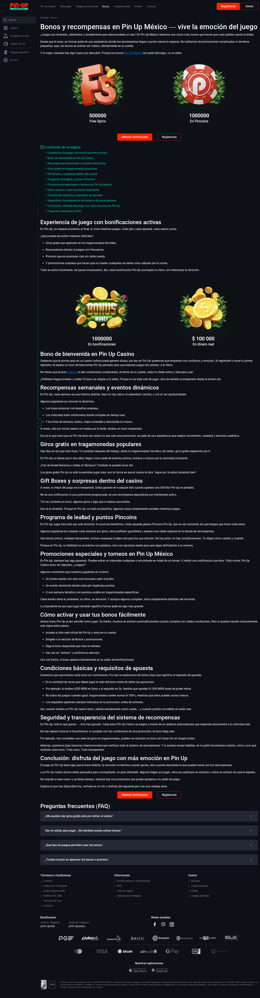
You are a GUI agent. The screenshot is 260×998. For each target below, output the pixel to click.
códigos (72, 372)
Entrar (249, 6)
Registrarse (228, 6)
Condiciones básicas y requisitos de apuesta (75, 195)
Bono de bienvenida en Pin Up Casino (70, 158)
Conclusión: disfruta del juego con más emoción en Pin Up (83, 205)
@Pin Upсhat (47, 926)
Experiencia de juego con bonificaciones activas (77, 152)
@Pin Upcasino (76, 926)
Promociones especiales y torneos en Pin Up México (79, 184)
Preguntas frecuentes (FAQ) (64, 211)
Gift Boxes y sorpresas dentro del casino (72, 174)
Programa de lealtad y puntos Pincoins (71, 179)
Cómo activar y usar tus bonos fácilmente (73, 190)
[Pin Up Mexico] (19, 6)
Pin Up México (133, 53)
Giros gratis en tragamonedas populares (72, 168)
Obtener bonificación (135, 137)
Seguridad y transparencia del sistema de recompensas (81, 200)
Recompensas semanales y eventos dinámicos (76, 163)
